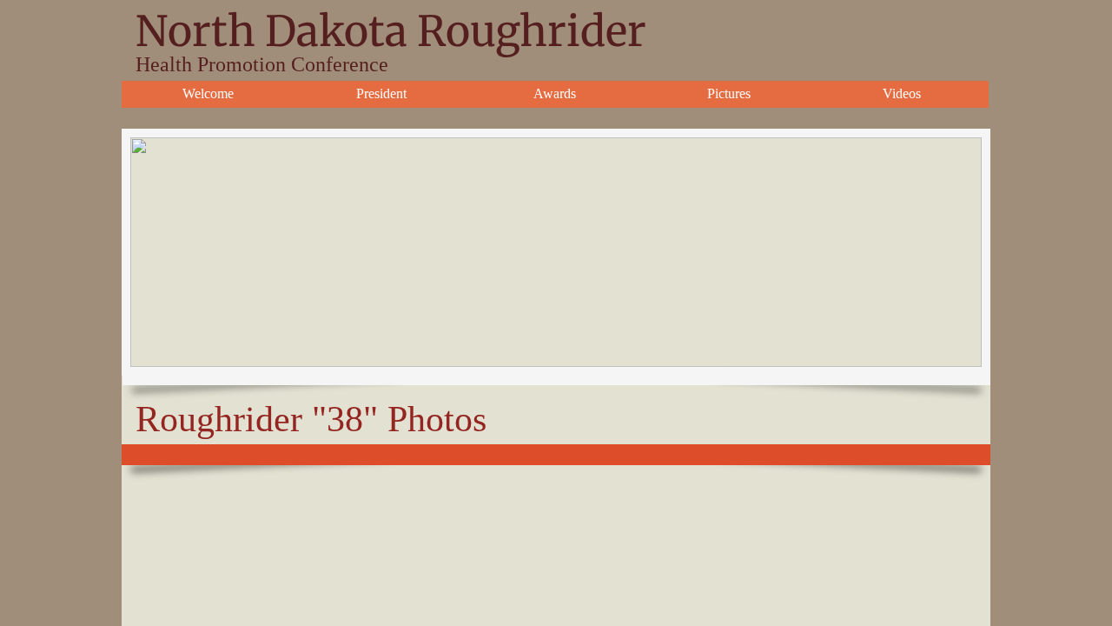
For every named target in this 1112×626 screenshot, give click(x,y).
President (381, 93)
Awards (554, 93)
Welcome (208, 93)
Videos (902, 93)
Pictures (729, 93)
